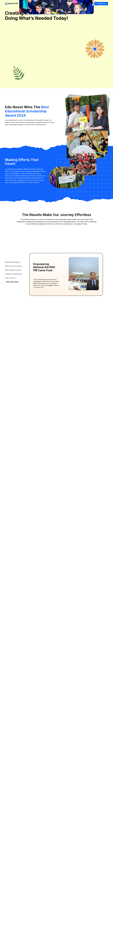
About (44, 3)
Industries (64, 3)
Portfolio (75, 3)
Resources (86, 3)
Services (53, 3)
